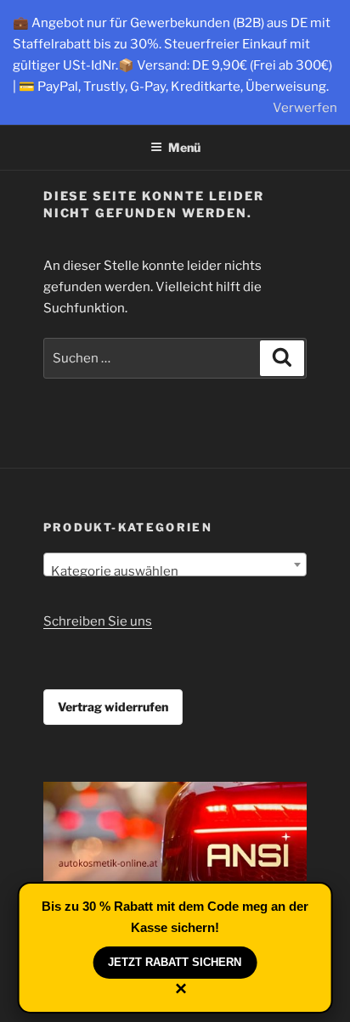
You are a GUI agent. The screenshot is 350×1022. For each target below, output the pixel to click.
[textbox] (175, 571)
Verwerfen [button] (305, 107)
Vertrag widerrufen (113, 706)
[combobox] (175, 564)
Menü (184, 147)
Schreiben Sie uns (97, 621)
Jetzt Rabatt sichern (174, 962)
